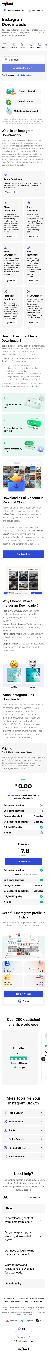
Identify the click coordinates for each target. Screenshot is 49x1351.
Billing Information (37, 1298)
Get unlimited (26, 75)
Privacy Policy (23, 1298)
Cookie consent (36, 1302)
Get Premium (13, 795)
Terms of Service (9, 1298)
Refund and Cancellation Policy (16, 1302)
